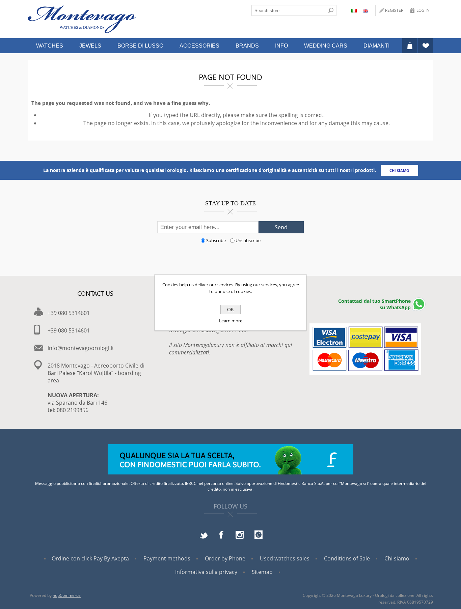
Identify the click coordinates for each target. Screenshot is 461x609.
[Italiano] (354, 10)
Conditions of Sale (347, 558)
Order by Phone (225, 558)
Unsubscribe (248, 240)
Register (394, 10)
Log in (423, 10)
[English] (365, 10)
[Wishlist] (425, 45)
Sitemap (262, 572)
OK (230, 309)
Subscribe (216, 240)
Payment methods (166, 558)
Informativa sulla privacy (206, 572)
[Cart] (409, 45)
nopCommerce (67, 595)
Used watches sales (284, 558)
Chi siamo (396, 558)
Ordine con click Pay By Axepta (90, 558)
